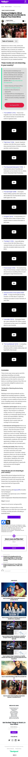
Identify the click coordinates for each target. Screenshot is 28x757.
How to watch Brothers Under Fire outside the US (14, 677)
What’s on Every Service (14, 718)
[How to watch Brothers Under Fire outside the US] (14, 668)
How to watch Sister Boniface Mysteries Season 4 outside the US (14, 696)
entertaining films (7, 526)
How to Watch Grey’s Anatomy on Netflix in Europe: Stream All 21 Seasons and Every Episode (14, 637)
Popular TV (14, 710)
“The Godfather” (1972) (10, 112)
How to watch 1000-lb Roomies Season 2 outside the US (14, 599)
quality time (20, 527)
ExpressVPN (17, 490)
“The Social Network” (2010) (11, 344)
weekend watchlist (7, 531)
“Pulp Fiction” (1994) (9, 142)
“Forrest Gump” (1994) (9, 268)
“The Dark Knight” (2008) (10, 191)
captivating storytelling (9, 525)
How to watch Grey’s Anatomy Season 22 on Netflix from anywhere (14, 618)
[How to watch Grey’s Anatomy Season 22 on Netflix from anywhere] (14, 609)
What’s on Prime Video (14, 717)
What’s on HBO (14, 716)
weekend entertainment (8, 530)
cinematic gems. (21, 525)
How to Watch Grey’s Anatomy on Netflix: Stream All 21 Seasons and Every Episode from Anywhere (14, 657)
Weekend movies (20, 530)
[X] (8, 522)
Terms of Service (10, 748)
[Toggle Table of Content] (15, 41)
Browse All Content (14, 712)
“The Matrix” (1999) (9, 241)
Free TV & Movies (14, 711)
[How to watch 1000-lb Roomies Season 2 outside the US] (14, 590)
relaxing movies (6, 529)
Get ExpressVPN (14, 105)
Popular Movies (14, 709)
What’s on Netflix (14, 713)
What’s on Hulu (14, 714)
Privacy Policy (18, 748)
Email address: (14, 726)
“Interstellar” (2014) (9, 319)
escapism (15, 526)
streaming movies (16, 529)
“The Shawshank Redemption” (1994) (13, 167)
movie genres (22, 526)
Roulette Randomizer (14, 708)
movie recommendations (8, 527)
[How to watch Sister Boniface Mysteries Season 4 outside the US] (14, 687)
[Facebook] (3, 522)
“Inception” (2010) (8, 216)
